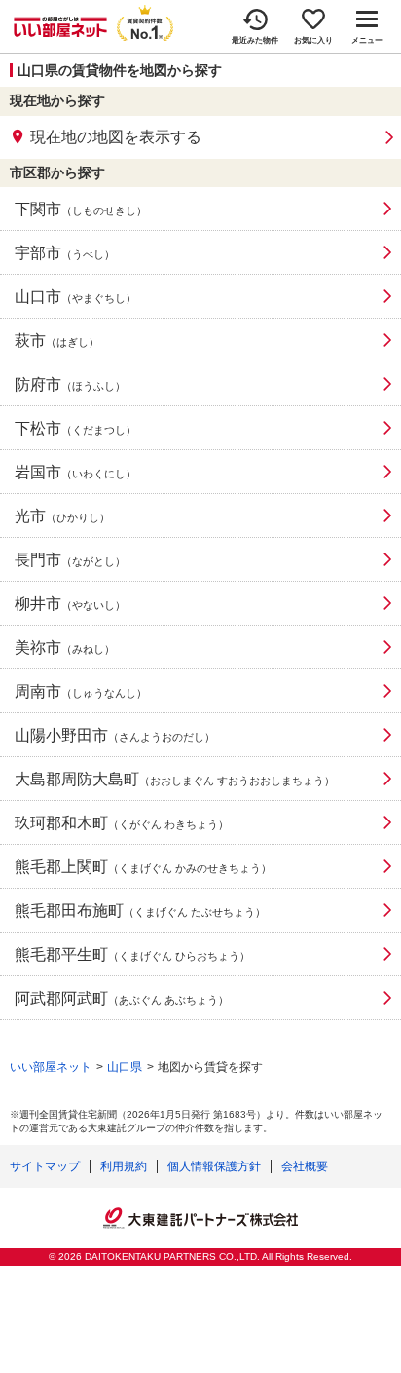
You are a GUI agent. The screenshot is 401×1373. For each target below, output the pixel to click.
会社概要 (304, 1166)
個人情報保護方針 (214, 1166)
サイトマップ (45, 1166)
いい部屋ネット (50, 1067)
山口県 (124, 1067)
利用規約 (123, 1166)
